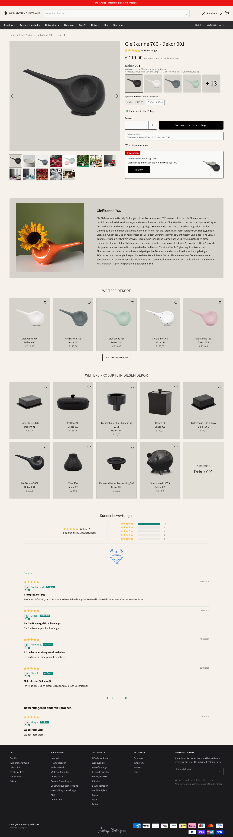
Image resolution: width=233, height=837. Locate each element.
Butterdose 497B (30, 423)
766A (203, 243)
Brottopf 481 (73, 423)
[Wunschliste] (220, 13)
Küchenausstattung (19, 763)
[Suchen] (185, 13)
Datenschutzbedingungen (210, 784)
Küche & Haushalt (29, 25)
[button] (133, 50)
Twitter (136, 772)
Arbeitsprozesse (99, 776)
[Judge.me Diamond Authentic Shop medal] (116, 555)
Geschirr (8, 25)
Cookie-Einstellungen (61, 781)
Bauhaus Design (100, 786)
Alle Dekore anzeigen (116, 357)
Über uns (118, 25)
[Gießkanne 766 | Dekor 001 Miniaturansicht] (15, 161)
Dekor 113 (160, 342)
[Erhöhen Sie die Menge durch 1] (153, 125)
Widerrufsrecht (58, 767)
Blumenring (141, 259)
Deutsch (198, 24)
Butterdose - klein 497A (203, 423)
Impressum (56, 799)
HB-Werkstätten (100, 758)
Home (13, 35)
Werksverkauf (98, 763)
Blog (106, 25)
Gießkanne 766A (29, 483)
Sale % (82, 25)
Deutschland (215, 24)
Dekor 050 (116, 342)
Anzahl (128, 118)
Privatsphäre (57, 776)
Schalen (196, 259)
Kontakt (55, 758)
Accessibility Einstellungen (64, 790)
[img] (31, 582)
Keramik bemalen (100, 772)
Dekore (95, 25)
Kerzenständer (104, 263)
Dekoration (51, 25)
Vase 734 (73, 483)
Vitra (94, 799)
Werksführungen (100, 767)
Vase (186, 255)
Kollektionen (16, 776)
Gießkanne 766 (44, 35)
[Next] (116, 96)
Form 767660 (26, 35)
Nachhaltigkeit (99, 790)
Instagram (138, 763)
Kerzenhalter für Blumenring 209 (116, 483)
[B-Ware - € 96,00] (155, 105)
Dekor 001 (29, 427)
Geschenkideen (17, 772)
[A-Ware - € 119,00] (135, 105)
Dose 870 (160, 423)
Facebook (138, 758)
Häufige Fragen (58, 763)
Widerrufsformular (60, 772)
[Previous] (13, 96)
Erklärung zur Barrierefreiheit (65, 786)
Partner (95, 804)
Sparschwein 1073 (160, 483)
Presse (95, 795)
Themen (68, 25)
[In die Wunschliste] (45, 302)
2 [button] (112, 698)
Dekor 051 (73, 342)
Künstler (96, 781)
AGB (53, 795)
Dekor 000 (29, 342)
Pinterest (137, 767)
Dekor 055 (203, 342)
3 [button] (117, 698)
